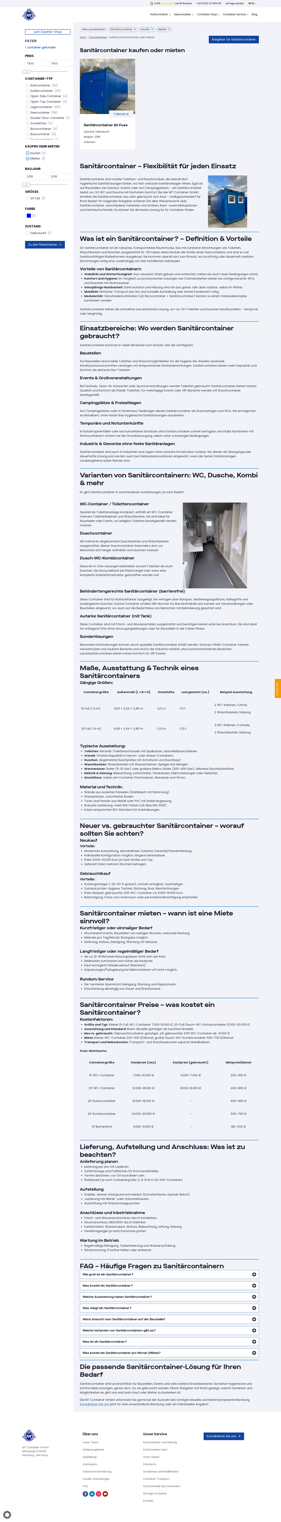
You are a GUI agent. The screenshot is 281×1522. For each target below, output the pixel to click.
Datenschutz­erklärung (97, 1471)
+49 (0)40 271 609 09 (208, 3)
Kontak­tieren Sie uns (94, 1404)
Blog (254, 14)
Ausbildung (89, 1457)
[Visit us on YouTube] (105, 1494)
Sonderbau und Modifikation (161, 1471)
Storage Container (155, 1493)
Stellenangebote (93, 1450)
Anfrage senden (235, 3)
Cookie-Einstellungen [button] (96, 1479)
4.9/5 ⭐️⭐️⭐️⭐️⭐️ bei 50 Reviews (173, 3)
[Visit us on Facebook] (86, 1494)
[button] (45, 245)
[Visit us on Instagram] (99, 1494)
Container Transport (156, 1479)
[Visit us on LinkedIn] (92, 1494)
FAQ (85, 1486)
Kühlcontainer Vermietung (160, 1442)
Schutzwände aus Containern (162, 1486)
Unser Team (90, 1442)
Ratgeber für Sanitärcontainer (234, 39)
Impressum (90, 1464)
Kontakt (148, 1501)
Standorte (149, 1464)
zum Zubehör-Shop (48, 32)
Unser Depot (151, 1457)
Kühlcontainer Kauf (155, 1450)
